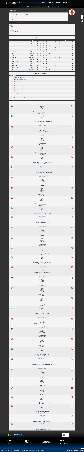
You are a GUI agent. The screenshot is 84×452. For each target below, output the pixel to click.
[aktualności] (18, 7)
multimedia (63, 7)
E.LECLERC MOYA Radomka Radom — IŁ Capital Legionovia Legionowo (42, 121)
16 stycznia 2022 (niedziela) (42, 266)
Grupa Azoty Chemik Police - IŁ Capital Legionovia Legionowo (42, 262)
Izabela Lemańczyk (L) (17, 55)
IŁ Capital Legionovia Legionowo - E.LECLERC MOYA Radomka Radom (42, 364)
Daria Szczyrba (15, 49)
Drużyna (14, 75)
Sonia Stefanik (15, 51)
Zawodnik (13, 40)
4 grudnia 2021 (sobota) (42, 307)
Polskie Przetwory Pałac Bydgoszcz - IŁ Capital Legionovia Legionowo (42, 402)
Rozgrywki (27, 443)
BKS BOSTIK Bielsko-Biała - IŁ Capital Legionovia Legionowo (42, 222)
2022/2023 (51, 3)
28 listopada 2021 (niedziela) (42, 317)
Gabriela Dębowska (16, 43)
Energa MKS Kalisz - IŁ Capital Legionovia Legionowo (42, 354)
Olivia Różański (15, 45)
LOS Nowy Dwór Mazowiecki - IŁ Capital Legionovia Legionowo (42, 421)
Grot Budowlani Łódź (18, 83)
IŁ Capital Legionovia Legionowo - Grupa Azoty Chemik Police (42, 374)
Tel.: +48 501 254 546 (64, 443)
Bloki (72, 40)
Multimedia (9, 443)
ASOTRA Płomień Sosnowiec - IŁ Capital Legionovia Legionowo (42, 253)
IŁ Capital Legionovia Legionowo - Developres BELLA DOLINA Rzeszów (42, 203)
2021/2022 (58, 3)
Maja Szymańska (16, 61)
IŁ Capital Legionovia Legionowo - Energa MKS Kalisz (42, 232)
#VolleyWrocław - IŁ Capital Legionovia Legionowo (42, 303)
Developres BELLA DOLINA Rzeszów (21, 79)
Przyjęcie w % (66, 40)
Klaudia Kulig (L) (15, 63)
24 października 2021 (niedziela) (42, 368)
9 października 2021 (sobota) (42, 386)
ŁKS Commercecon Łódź (19, 81)
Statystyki (27, 444)
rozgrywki (53, 7)
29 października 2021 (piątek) (42, 358)
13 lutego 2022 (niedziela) (42, 226)
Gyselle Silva (15, 65)
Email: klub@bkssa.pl (64, 444)
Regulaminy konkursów (46, 445)
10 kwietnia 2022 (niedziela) (42, 135)
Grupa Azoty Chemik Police (19, 77)
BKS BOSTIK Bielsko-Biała (19, 91)
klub (32, 7)
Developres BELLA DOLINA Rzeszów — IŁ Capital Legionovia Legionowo (42, 162)
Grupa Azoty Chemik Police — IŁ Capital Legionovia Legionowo (42, 213)
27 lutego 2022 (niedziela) (42, 207)
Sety (55, 40)
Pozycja (31, 40)
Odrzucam (76, 450)
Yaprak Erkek (15, 53)
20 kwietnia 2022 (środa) (42, 115)
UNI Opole (16, 89)
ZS (52, 40)
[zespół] (38, 7)
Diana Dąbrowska (16, 57)
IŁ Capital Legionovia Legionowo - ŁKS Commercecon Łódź (42, 323)
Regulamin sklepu (45, 441)
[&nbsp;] (65, 75)
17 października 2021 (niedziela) (42, 377)
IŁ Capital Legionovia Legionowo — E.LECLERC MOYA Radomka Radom (42, 111)
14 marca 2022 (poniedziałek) (42, 186)
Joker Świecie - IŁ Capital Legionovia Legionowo (42, 313)
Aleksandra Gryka (16, 67)
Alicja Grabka (15, 69)
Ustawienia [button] (42, 450)
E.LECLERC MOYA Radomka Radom (21, 87)
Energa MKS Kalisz (18, 95)
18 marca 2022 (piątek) (42, 176)
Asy (59, 40)
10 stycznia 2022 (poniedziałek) (42, 276)
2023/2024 (44, 3)
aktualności (22, 7)
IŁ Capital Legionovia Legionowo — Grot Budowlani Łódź (42, 131)
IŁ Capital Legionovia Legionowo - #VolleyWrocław (42, 411)
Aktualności (27, 440)
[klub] (28, 7)
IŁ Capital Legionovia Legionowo (20, 85)
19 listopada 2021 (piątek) (42, 327)
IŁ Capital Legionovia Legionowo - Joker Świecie (42, 182)
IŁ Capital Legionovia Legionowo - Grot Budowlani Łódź (42, 272)
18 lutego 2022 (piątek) (42, 216)
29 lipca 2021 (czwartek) (42, 423)
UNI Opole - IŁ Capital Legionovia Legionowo (42, 282)
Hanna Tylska (15, 59)
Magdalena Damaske (16, 47)
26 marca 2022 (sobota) (42, 166)
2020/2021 (65, 3)
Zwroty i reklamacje (46, 443)
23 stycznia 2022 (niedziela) (42, 256)
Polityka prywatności (46, 442)
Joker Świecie (17, 99)
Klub (26, 441)
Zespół (26, 442)
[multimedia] (58, 7)
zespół (43, 7)
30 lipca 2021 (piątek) (42, 415)
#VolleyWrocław (18, 93)
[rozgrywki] (48, 7)
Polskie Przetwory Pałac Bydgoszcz (21, 97)
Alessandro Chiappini (17, 22)
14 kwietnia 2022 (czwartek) (42, 125)
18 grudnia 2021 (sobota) (42, 286)
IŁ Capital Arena (12, 19)
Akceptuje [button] (80, 450)
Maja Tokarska (15, 41)
